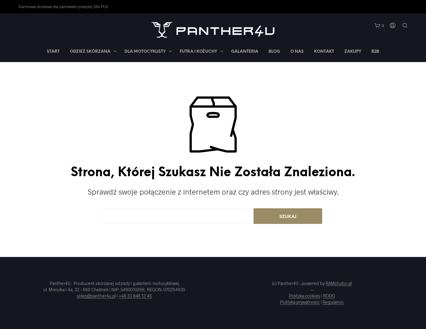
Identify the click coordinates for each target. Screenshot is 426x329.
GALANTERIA (244, 52)
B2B (375, 52)
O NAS (297, 52)
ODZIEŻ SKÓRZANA (90, 52)
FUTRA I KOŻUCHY (198, 52)
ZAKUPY (352, 52)
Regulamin (333, 302)
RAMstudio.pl (339, 283)
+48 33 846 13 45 (135, 295)
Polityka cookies (304, 295)
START (53, 52)
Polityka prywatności (300, 302)
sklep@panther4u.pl (96, 295)
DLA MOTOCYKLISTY (145, 52)
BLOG (274, 52)
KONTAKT (324, 52)
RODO (329, 295)
